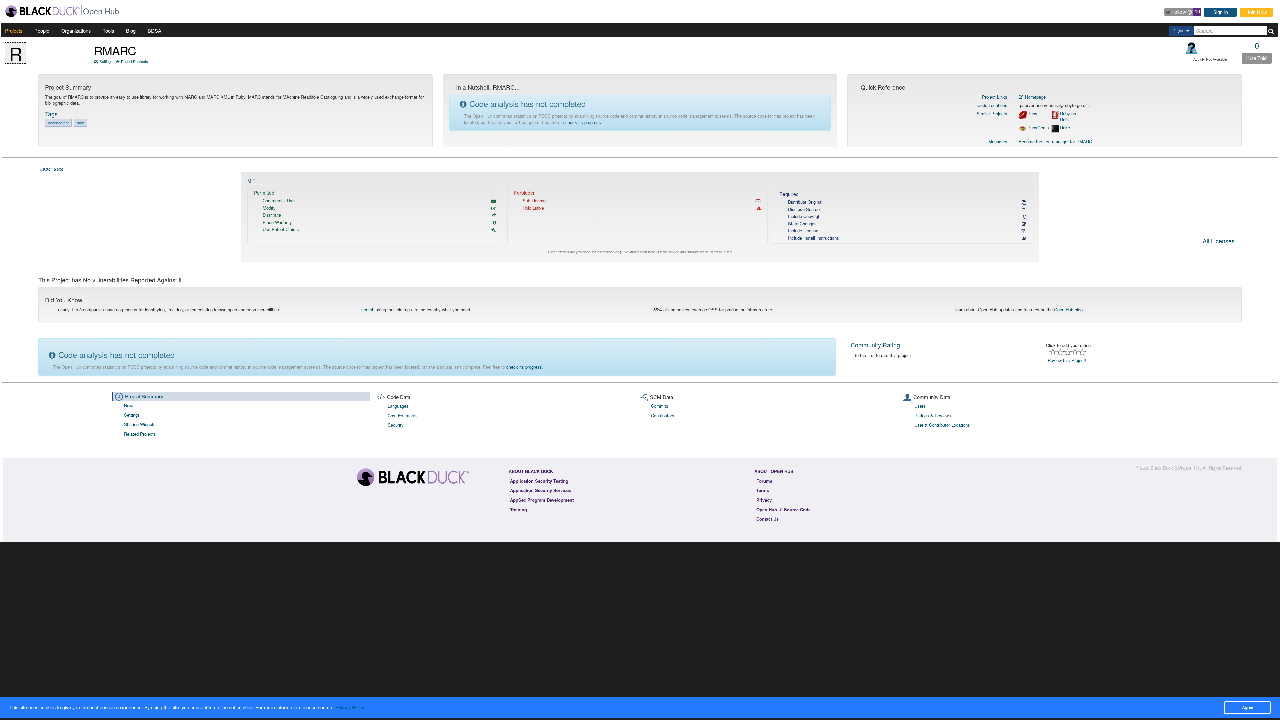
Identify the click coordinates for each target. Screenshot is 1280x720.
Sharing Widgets (140, 424)
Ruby (1032, 114)
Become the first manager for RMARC (1055, 141)
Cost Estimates (403, 415)
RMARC (115, 50)
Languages (398, 406)
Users (920, 406)
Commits (659, 406)
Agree (1247, 707)
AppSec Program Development (542, 500)
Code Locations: (993, 105)
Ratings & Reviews (932, 415)
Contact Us (767, 519)
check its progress (583, 122)
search (367, 309)
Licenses (51, 168)
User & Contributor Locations (942, 425)
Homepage (1035, 97)
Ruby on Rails (1068, 117)
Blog (131, 30)
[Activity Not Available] (1192, 48)
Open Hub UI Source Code (783, 509)
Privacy (764, 500)
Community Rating (875, 344)
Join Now (1256, 12)
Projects (13, 30)
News (129, 405)
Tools (108, 30)
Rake (1065, 128)
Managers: (998, 141)
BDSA (154, 30)
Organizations (76, 30)
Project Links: (995, 97)
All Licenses (1219, 241)
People (41, 30)
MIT (251, 180)
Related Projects (140, 434)
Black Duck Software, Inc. (1176, 468)
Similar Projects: (993, 113)
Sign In (1220, 12)
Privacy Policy (349, 707)
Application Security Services (540, 490)
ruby (80, 122)
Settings (106, 61)
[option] (640, 216)
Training (518, 509)
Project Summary (144, 396)
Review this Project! (1067, 360)
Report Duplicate (134, 61)
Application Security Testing (539, 481)
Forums (764, 481)
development (58, 122)
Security (396, 425)
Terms (762, 490)
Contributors (662, 415)
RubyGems (1038, 128)
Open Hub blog (1068, 309)
